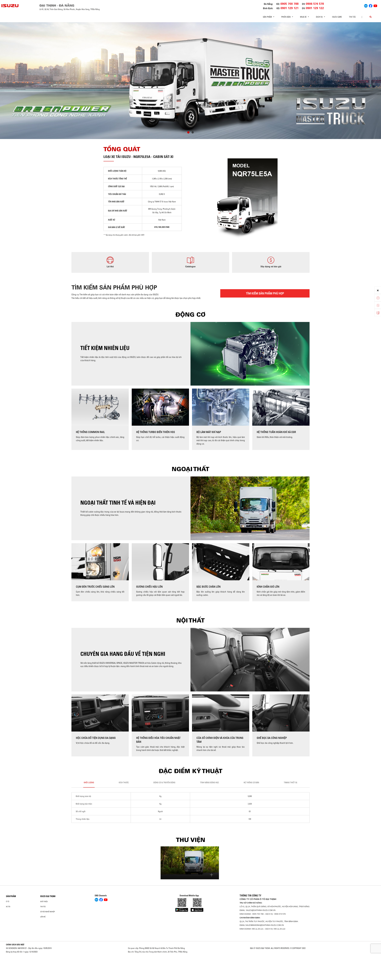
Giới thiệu (44, 901)
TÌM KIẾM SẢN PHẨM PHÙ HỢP (265, 293)
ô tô (7, 901)
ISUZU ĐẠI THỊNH (48, 896)
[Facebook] (370, 5)
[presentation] (8, 80)
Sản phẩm (11, 896)
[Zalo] (366, 5)
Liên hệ (43, 917)
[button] (188, 133)
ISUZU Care (337, 17)
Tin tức (352, 17)
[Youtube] (375, 5)
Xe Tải (8, 907)
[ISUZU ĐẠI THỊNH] (10, 5)
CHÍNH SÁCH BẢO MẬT (15, 944)
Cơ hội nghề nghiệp (47, 912)
